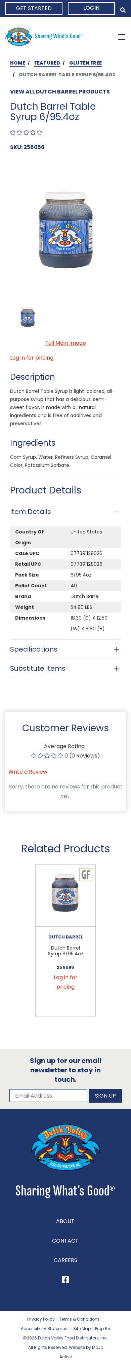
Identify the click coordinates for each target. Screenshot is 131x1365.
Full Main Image (65, 343)
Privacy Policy (41, 1319)
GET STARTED (34, 8)
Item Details (30, 511)
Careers (65, 1260)
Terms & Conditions (79, 1319)
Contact (65, 1241)
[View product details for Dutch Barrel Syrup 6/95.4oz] (65, 896)
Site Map (82, 1328)
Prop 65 (102, 1328)
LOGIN (91, 8)
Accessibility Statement (45, 1328)
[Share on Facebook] (65, 1280)
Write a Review (27, 772)
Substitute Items (38, 668)
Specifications (33, 649)
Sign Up (105, 1096)
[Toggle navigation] (121, 36)
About (65, 1221)
